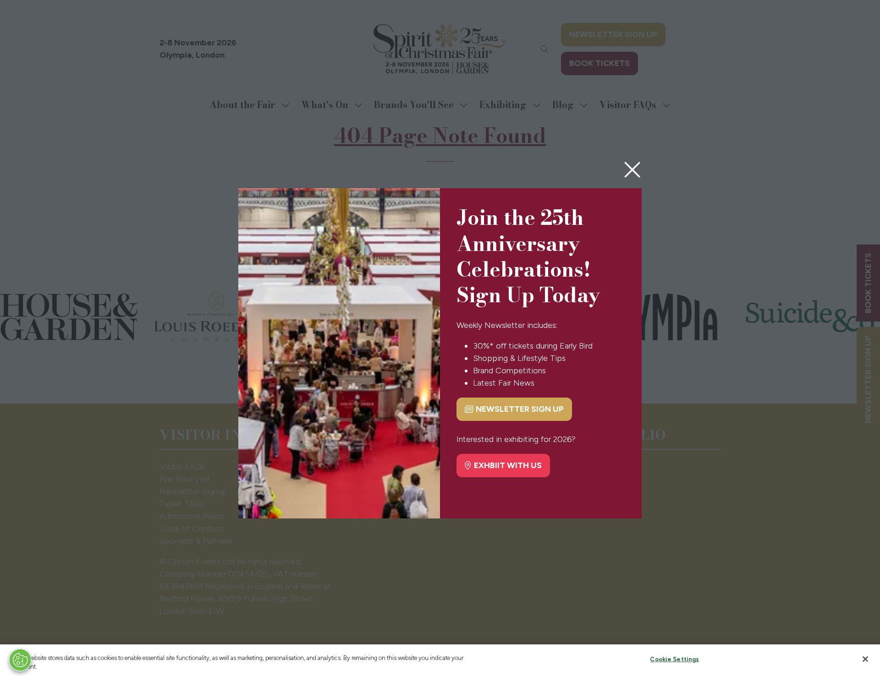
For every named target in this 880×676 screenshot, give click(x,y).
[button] (632, 170)
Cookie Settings (674, 659)
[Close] (865, 659)
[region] (440, 660)
